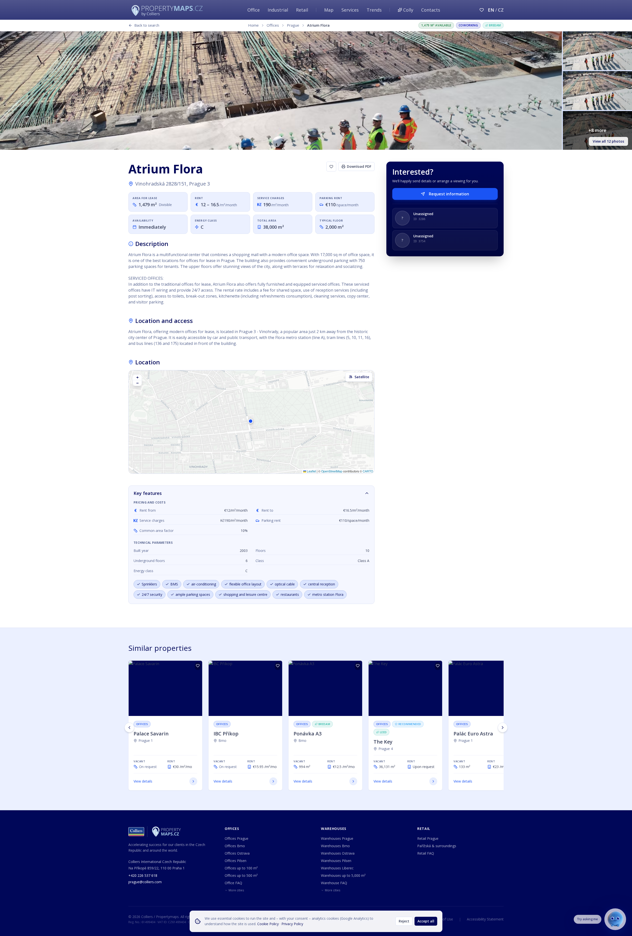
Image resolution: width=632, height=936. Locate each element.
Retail (302, 10)
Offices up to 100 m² (241, 868)
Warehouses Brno (335, 845)
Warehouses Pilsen (336, 860)
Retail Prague (427, 838)
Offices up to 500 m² (241, 875)
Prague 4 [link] (385, 748)
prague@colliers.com (145, 882)
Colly (408, 10)
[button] (251, 422)
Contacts (430, 10)
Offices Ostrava (237, 853)
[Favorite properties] (481, 10)
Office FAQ (233, 882)
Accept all (425, 921)
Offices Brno (235, 845)
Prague (293, 25)
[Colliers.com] (136, 831)
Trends (374, 10)
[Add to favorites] (331, 166)
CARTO (368, 471)
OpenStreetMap (331, 471)
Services (350, 10)
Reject (404, 921)
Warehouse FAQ (334, 882)
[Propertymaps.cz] (168, 10)
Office (253, 10)
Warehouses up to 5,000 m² (343, 875)
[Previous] (129, 727)
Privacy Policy (292, 923)
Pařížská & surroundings (436, 845)
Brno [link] (222, 740)
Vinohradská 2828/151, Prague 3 (172, 183)
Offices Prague (236, 838)
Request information (449, 194)
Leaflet (311, 471)
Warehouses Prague (337, 838)
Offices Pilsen (235, 860)
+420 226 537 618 (142, 875)
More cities (236, 890)
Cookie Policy (268, 923)
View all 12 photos (608, 141)
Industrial (278, 10)
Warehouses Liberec (337, 868)
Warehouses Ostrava (338, 853)
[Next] (503, 727)
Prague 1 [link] (145, 740)
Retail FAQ (425, 853)
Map (329, 10)
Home (253, 25)
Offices (273, 25)
